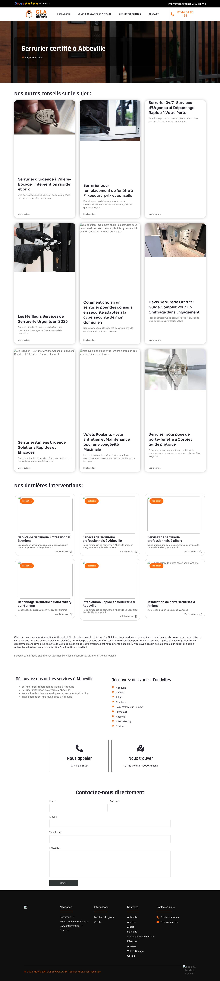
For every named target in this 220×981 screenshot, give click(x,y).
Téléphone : (55, 832)
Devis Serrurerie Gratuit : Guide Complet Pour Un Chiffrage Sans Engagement (174, 307)
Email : (53, 816)
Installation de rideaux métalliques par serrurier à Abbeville (55, 693)
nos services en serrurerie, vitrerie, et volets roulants (86, 655)
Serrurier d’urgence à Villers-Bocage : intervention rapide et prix (44, 184)
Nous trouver (141, 758)
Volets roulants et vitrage (94, 14)
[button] (27, 500)
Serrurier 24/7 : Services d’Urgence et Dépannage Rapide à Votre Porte (171, 107)
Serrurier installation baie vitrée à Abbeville (46, 689)
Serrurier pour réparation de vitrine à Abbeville (48, 686)
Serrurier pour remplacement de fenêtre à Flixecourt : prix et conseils (108, 190)
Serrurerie (63, 14)
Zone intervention (130, 14)
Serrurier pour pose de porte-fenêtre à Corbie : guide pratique (170, 439)
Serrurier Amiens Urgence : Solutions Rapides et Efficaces (42, 447)
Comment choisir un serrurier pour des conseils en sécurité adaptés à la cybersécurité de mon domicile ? (107, 312)
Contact (153, 14)
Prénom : (115, 801)
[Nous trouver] (140, 748)
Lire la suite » (24, 214)
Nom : (52, 801)
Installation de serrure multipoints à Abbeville (47, 696)
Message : (54, 847)
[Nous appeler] (79, 748)
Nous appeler (79, 758)
